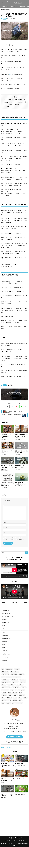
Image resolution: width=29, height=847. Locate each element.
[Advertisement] (14, 815)
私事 (5, 644)
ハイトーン (23, 679)
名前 (4, 522)
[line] (17, 742)
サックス (21, 674)
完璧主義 (4, 695)
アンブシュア (5, 674)
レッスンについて (8, 613)
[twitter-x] (9, 742)
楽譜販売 (21, 695)
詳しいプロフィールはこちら (14, 736)
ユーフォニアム (6, 687)
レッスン (23, 687)
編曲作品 (6, 651)
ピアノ (23, 682)
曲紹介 (5, 632)
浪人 (3, 697)
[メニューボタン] (2, 2)
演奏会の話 (6, 635)
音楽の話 (6, 660)
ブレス (4, 684)
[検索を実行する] (26, 552)
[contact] (23, 742)
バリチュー (16, 682)
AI (3, 669)
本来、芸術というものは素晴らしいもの (14, 99)
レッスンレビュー (8, 616)
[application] (14, 570)
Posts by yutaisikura (6, 747)
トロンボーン (14, 679)
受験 (17, 690)
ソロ (3, 677)
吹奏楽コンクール (12, 692)
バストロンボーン (6, 682)
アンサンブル (14, 671)
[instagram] (12, 742)
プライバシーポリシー (13, 840)
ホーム (6, 840)
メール (5, 527)
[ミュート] (23, 576)
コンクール (14, 674)
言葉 (25, 697)
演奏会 (9, 697)
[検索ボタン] (26, 2)
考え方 (4, 18)
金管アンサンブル (6, 700)
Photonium (9, 669)
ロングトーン (5, 690)
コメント (5, 505)
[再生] (3, 576)
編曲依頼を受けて (8, 654)
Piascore (16, 669)
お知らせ (6, 610)
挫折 (11, 385)
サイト (4, 532)
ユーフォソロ (19, 684)
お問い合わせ (21, 840)
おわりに (6, 107)
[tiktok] (14, 742)
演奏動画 (6, 641)
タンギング (10, 677)
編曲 (5, 647)
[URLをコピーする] (26, 406)
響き (8, 703)
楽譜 (15, 695)
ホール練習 (11, 684)
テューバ (17, 677)
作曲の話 (6, 619)
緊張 (15, 697)
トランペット (5, 679)
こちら (10, 74)
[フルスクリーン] (26, 576)
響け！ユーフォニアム (17, 703)
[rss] (19, 838)
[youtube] (20, 742)
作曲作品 (6, 622)
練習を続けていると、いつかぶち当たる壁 (15, 102)
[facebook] (6, 742)
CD (4, 607)
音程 (20, 700)
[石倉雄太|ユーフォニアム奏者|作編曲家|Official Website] (14, 2)
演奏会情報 (6, 638)
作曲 (12, 690)
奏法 (5, 629)
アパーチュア (5, 671)
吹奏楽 (4, 692)
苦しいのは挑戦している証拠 (11, 104)
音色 (3, 703)
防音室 (15, 700)
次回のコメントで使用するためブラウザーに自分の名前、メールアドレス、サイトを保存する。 (15, 538)
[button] (3, 406)
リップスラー (15, 687)
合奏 (5, 626)
